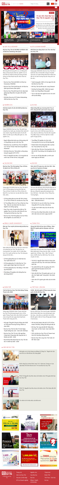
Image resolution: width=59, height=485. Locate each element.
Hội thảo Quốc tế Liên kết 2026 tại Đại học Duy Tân (15, 108)
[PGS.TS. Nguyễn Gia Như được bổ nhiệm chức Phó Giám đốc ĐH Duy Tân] (11, 392)
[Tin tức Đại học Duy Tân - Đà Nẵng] (12, 3)
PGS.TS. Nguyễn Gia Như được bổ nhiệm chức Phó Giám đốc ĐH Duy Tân (37, 389)
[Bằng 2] (48, 440)
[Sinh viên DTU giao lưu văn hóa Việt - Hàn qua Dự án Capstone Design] (43, 177)
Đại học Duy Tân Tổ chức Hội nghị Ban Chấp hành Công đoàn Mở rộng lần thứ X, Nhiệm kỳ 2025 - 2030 (15, 335)
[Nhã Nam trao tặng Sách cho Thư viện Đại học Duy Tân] (43, 61)
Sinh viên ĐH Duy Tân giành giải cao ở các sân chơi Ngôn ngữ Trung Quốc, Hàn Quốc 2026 (43, 275)
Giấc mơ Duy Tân (8, 347)
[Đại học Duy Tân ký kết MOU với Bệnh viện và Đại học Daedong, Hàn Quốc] (15, 61)
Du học (34, 105)
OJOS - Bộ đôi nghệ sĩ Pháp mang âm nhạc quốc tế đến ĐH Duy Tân (43, 291)
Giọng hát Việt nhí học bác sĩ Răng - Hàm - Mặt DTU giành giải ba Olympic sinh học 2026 (43, 228)
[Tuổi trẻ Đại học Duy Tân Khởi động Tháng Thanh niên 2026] (15, 301)
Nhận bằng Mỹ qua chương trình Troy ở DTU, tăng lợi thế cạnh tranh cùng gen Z (42, 108)
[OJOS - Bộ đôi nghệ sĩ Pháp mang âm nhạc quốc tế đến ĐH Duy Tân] (43, 301)
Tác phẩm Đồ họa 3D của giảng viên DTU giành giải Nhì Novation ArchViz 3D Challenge (43, 268)
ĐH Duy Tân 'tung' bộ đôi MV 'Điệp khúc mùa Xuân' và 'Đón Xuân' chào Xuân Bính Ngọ (43, 328)
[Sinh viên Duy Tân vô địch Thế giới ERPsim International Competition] (19, 21)
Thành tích (36, 223)
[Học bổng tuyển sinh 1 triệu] (29, 458)
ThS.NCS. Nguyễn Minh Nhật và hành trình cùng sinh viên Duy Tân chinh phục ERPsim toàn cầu (44, 262)
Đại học (34, 163)
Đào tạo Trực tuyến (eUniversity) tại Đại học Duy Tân (15, 227)
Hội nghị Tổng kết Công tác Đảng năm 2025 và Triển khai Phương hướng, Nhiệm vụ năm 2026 (16, 324)
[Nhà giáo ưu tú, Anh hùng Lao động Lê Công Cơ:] (11, 355)
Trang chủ (19, 472)
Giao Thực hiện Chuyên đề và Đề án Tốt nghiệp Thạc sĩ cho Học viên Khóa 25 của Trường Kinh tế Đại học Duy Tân (15, 211)
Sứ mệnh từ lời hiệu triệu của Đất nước (30, 400)
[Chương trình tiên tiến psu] (29, 423)
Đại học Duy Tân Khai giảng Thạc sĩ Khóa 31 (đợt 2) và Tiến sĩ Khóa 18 (15, 167)
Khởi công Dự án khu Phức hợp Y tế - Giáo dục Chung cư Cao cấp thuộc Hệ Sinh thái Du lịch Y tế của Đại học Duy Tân (36, 364)
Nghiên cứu (8, 105)
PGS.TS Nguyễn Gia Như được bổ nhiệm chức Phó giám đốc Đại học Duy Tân (37, 376)
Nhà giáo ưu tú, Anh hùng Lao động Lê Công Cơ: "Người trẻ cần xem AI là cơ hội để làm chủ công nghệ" (37, 352)
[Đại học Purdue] (10, 440)
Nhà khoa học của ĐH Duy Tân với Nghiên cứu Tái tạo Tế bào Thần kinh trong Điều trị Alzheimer (15, 146)
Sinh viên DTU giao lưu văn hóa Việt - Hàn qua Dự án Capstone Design (43, 167)
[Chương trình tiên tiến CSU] (10, 423)
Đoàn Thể (7, 287)
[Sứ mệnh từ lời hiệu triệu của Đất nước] (11, 404)
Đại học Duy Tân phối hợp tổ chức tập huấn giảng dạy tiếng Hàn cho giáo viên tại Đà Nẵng (16, 92)
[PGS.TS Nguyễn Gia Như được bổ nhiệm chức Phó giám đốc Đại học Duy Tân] (11, 380)
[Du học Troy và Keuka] (29, 440)
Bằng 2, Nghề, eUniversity (13, 223)
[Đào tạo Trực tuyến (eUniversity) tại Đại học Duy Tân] (15, 238)
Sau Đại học (8, 163)
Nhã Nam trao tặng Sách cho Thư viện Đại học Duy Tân (43, 50)
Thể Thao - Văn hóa (38, 287)
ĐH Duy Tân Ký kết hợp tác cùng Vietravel (43, 86)
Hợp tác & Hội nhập (11, 46)
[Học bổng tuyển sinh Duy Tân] (48, 458)
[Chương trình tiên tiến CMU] (48, 423)
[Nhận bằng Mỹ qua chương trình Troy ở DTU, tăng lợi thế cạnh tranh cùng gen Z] (43, 119)
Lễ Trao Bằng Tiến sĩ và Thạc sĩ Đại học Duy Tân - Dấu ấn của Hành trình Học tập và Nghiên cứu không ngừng (16, 204)
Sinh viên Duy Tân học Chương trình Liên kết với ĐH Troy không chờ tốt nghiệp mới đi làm (44, 151)
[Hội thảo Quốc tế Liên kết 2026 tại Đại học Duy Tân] (15, 119)
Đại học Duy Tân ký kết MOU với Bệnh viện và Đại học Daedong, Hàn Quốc (15, 50)
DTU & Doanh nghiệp (39, 46)
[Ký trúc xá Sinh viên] (10, 458)
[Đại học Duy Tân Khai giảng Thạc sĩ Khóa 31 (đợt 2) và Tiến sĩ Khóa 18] (15, 177)
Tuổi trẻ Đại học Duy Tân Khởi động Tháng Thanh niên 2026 (15, 291)
